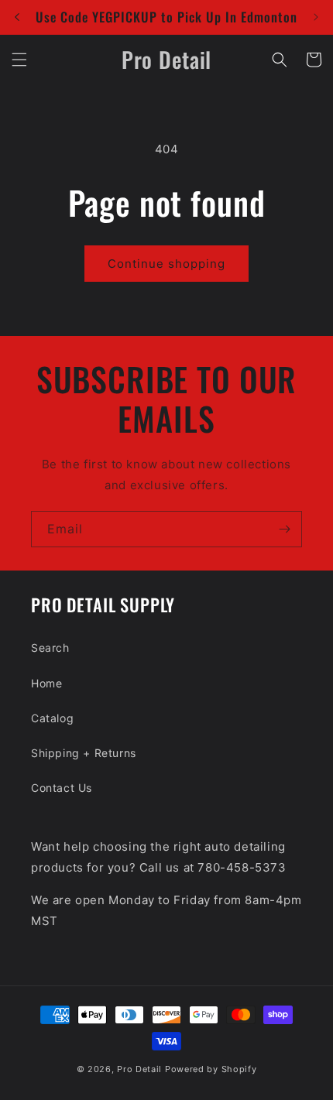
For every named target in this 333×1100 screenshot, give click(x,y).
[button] (19, 60)
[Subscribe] (284, 529)
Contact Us (61, 787)
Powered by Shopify (211, 1069)
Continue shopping (166, 263)
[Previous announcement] (17, 17)
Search (50, 647)
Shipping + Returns (83, 752)
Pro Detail (139, 1069)
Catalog (52, 718)
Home (46, 683)
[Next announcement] (316, 17)
